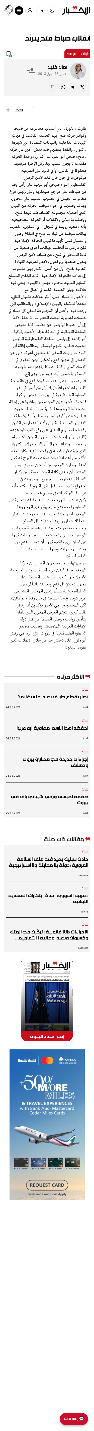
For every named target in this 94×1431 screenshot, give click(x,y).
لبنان (84, 53)
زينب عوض (83, 875)
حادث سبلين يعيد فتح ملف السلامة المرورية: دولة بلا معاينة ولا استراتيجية (48, 862)
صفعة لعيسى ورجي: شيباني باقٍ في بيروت (49, 799)
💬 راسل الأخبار (74, 1419)
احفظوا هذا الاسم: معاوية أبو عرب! (52, 728)
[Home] (76, 10)
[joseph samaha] (8, 10)
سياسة (71, 53)
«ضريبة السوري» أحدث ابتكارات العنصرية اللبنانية (48, 898)
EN (41, 10)
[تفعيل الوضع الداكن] (51, 10)
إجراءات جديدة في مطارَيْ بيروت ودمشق (55, 762)
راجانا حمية (83, 947)
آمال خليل (57, 67)
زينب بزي (84, 911)
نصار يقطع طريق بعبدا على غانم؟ (53, 697)
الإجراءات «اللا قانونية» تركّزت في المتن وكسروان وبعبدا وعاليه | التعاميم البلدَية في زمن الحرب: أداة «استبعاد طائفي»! (49, 935)
